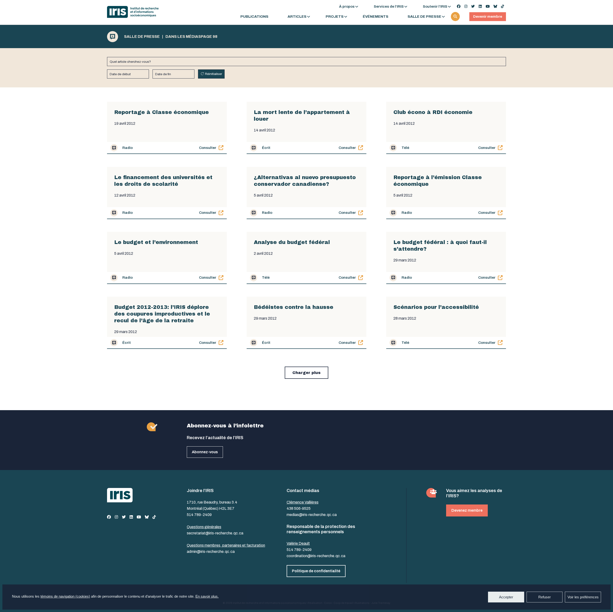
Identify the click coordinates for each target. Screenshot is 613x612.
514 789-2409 (199, 515)
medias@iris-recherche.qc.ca (312, 515)
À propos (347, 6)
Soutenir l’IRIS (435, 6)
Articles (297, 16)
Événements (375, 16)
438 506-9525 (299, 508)
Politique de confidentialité (316, 571)
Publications (254, 16)
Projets (335, 16)
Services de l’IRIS (389, 6)
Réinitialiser (213, 74)
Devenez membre (466, 510)
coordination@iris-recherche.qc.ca (316, 556)
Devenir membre (487, 16)
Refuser (544, 597)
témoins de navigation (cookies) (65, 596)
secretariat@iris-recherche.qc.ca (215, 533)
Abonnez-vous (205, 452)
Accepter (506, 597)
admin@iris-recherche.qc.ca (211, 552)
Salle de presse (424, 16)
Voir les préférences (583, 597)
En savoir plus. (207, 596)
